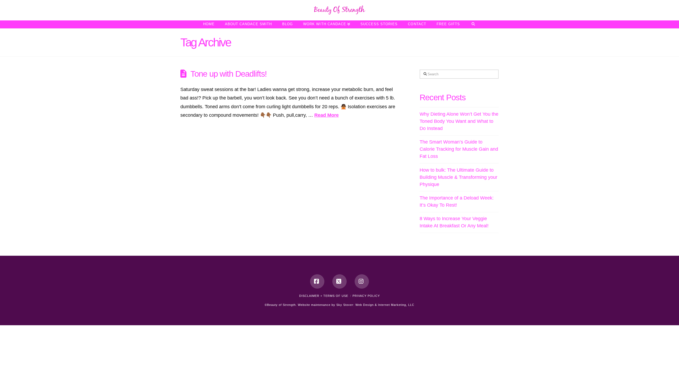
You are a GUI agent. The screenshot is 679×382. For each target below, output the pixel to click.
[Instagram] (362, 281)
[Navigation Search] (473, 24)
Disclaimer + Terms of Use (323, 295)
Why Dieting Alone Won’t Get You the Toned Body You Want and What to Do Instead (459, 121)
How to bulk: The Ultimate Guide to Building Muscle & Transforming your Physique (458, 177)
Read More (326, 115)
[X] (339, 281)
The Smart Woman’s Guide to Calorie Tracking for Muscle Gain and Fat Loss (459, 149)
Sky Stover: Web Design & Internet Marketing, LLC (375, 304)
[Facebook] (317, 281)
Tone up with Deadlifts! (228, 73)
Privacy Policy (366, 295)
